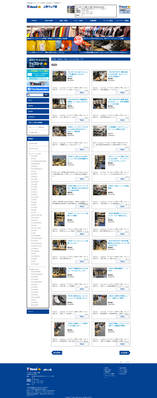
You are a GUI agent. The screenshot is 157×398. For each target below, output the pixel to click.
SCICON (35, 182)
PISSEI (35, 166)
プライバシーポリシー (110, 376)
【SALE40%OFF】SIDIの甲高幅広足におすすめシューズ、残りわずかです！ (118, 243)
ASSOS (35, 156)
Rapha (35, 194)
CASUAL (35, 305)
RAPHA (30, 106)
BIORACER (36, 164)
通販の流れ (34, 132)
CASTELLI (31, 117)
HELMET (35, 289)
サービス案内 (108, 20)
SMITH (35, 174)
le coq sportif (37, 228)
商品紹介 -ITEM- (62, 59)
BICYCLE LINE (37, 215)
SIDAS (35, 207)
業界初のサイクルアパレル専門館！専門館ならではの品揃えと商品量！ (47, 38)
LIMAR (35, 184)
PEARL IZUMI (37, 246)
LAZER (35, 179)
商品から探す (35, 269)
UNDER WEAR (37, 282)
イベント (30, 311)
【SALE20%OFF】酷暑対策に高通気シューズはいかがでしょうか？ (77, 102)
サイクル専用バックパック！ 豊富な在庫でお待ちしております (45, 52)
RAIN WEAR (36, 271)
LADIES (35, 302)
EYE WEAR (36, 297)
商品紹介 (82, 92)
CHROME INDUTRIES (39, 161)
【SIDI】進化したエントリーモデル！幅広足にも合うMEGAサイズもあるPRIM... (77, 188)
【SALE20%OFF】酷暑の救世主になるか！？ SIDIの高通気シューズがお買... (118, 102)
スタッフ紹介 (78, 20)
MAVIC (35, 259)
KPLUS (35, 192)
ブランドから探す (74, 59)
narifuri (35, 187)
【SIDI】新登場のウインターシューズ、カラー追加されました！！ (118, 215)
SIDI (34, 253)
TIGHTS (35, 287)
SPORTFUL (36, 256)
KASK (35, 225)
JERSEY (35, 277)
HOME (34, 20)
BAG (34, 300)
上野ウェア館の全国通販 (35, 122)
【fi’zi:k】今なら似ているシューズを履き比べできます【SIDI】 (77, 74)
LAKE (35, 230)
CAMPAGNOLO (37, 169)
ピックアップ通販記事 (37, 127)
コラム (30, 100)
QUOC (35, 189)
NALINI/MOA (37, 235)
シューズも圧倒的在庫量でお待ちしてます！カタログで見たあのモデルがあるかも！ (103, 52)
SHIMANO (36, 251)
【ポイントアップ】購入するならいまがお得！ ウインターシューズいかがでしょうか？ (118, 159)
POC (34, 171)
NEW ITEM (34, 143)
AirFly (35, 199)
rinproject (36, 264)
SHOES (35, 295)
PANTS (35, 284)
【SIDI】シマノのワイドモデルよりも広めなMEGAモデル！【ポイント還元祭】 (77, 129)
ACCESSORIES (38, 274)
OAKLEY (35, 241)
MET (34, 233)
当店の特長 (49, 20)
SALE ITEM (34, 148)
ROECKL (36, 248)
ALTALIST (36, 197)
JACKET (35, 279)
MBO (34, 205)
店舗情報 (93, 20)
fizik (34, 261)
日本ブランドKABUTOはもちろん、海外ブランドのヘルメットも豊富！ (104, 38)
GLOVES (35, 292)
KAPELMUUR (37, 223)
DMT (34, 158)
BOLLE (35, 176)
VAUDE (30, 111)
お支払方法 (123, 374)
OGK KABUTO (37, 243)
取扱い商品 (64, 20)
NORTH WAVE (37, 238)
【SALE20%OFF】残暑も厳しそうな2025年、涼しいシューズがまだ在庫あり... (118, 74)
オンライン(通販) (123, 20)
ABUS (35, 202)
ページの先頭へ (126, 362)
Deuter (35, 220)
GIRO (34, 210)
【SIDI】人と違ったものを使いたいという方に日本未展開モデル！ (77, 159)
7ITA (34, 212)
